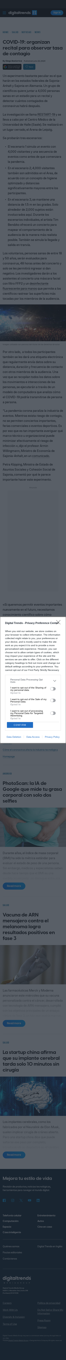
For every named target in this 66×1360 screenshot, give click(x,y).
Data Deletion (14, 737)
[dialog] (33, 680)
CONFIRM (20, 725)
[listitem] (33, 680)
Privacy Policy (52, 737)
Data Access (33, 737)
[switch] (53, 689)
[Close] (59, 623)
